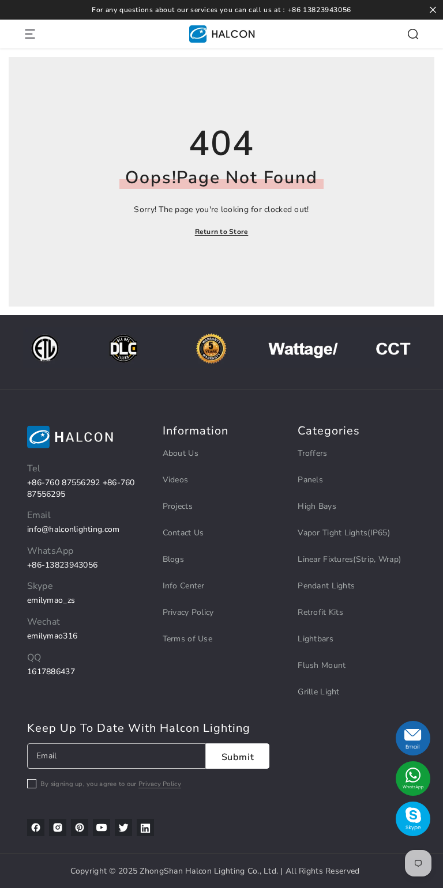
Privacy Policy (159, 784)
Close (433, 10)
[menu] (30, 34)
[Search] (413, 34)
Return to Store (222, 231)
